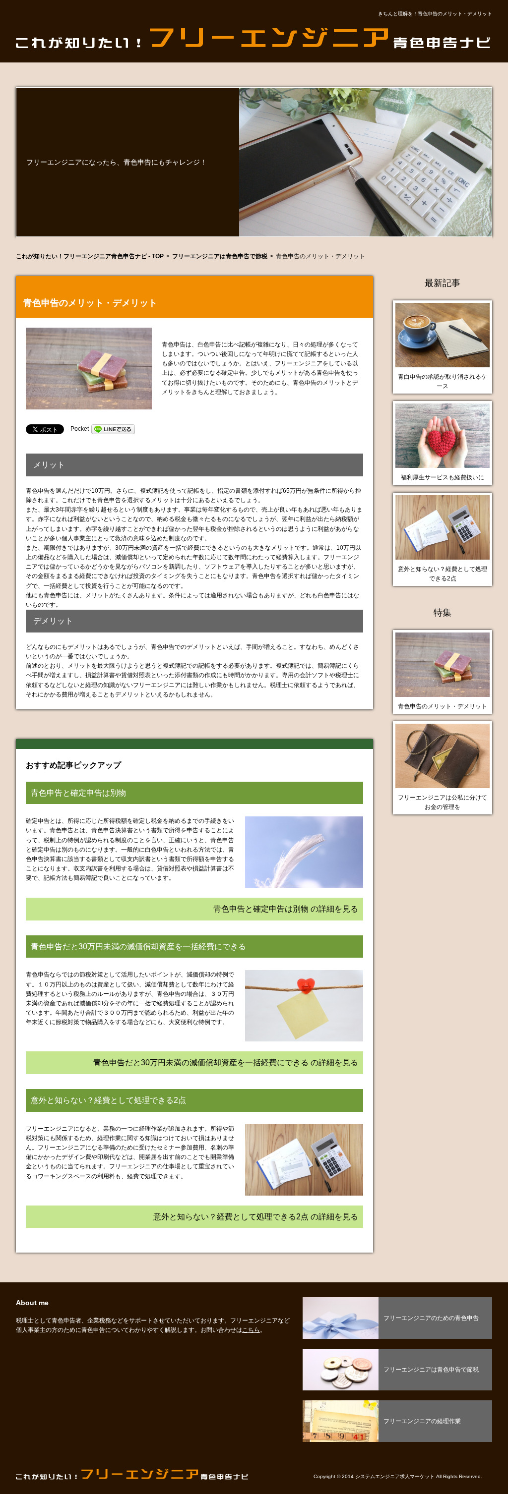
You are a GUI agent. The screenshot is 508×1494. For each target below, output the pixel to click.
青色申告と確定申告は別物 (78, 793)
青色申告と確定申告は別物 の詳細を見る (285, 909)
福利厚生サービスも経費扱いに (442, 477)
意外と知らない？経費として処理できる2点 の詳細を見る (255, 1216)
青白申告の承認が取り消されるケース (442, 381)
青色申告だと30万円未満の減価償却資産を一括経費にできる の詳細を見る (225, 1062)
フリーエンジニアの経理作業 (422, 1421)
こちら (251, 1329)
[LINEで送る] (113, 428)
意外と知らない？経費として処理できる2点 (442, 574)
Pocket (79, 428)
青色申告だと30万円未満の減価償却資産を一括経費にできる (138, 946)
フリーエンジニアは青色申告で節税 (431, 1369)
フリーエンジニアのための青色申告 (431, 1318)
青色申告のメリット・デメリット (442, 706)
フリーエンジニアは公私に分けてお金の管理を (442, 802)
